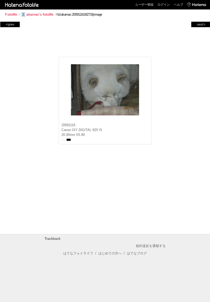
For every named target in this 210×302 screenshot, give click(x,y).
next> (201, 24)
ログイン (164, 4)
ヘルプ (178, 4)
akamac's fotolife (40, 14)
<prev (10, 24)
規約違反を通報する (151, 246)
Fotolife (11, 14)
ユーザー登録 (144, 4)
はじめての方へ (110, 253)
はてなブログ (137, 253)
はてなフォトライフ (78, 253)
